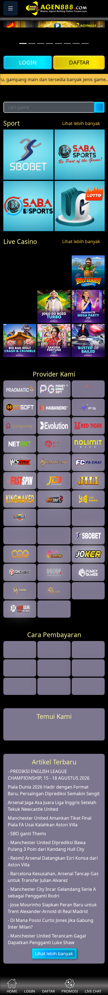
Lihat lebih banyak (81, 150)
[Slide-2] (40, 43)
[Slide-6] (76, 43)
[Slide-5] (67, 43)
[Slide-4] (58, 43)
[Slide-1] (31, 43)
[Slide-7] (85, 43)
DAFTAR (79, 62)
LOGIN (28, 62)
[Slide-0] (23, 43)
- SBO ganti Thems (27, 887)
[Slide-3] (49, 43)
